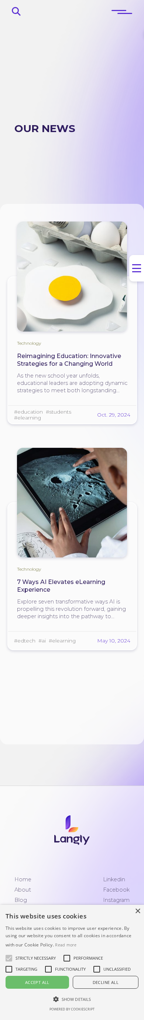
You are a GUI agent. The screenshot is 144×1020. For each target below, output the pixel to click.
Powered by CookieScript (72, 1009)
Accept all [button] (37, 982)
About (22, 889)
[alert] (72, 962)
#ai (42, 641)
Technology (29, 343)
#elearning (27, 418)
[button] (36, 958)
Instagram (116, 900)
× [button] (137, 911)
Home (22, 879)
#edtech (24, 641)
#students (58, 412)
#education (28, 412)
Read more (65, 945)
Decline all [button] (106, 982)
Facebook (116, 889)
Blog (20, 900)
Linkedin (114, 879)
